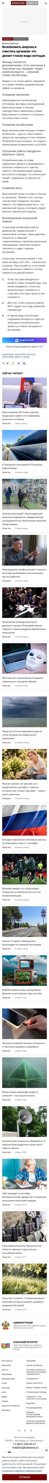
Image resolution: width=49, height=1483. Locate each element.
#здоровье (7, 354)
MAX (41, 346)
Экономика (7, 1374)
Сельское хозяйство (11, 1406)
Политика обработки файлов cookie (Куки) (35, 1422)
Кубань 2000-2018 (34, 1383)
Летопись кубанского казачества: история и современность (36, 1372)
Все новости (7, 1361)
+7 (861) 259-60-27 (24, 1444)
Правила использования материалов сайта (34, 1414)
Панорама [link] (6, 581)
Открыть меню (3, 3)
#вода (26, 357)
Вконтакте (19, 1430)
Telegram (31, 1430)
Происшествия (8, 1379)
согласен (24, 1477)
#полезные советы (12, 357)
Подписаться (27, 340)
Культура (6, 1388)
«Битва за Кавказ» (34, 1365)
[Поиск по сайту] (45, 3)
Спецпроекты (32, 1378)
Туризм (5, 1401)
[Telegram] (18, 363)
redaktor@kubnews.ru (25, 1447)
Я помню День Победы (36, 1392)
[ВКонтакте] (7, 363)
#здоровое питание (25, 354)
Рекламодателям (34, 1408)
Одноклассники (25, 1430)
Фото (4, 1392)
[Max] (24, 363)
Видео (4, 1397)
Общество (7, 39)
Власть (5, 1370)
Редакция (30, 1403)
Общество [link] (6, 423)
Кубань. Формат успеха (36, 1387)
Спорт (4, 1383)
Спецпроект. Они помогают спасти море (36, 1397)
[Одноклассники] (13, 363)
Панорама (31, 1361)
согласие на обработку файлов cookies (22, 1471)
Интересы (6, 1410)
